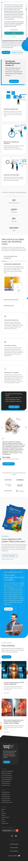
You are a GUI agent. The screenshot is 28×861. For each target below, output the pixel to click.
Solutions (4, 768)
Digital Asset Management (7, 771)
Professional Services (6, 783)
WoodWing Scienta (6, 796)
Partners (3, 815)
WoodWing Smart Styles (7, 802)
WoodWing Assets (6, 794)
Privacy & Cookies (14, 847)
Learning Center (5, 823)
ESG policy (4, 813)
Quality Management (6, 781)
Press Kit (3, 821)
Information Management (7, 777)
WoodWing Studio (6, 792)
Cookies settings (14, 29)
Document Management (7, 775)
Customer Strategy (6, 785)
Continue (14, 33)
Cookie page (6, 19)
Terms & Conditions (14, 851)
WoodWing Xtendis (6, 798)
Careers (3, 819)
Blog (2, 811)
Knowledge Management (7, 779)
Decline (14, 36)
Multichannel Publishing (6, 773)
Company (4, 807)
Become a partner (5, 817)
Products (4, 789)
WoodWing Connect (6, 800)
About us (3, 809)
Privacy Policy (16, 17)
